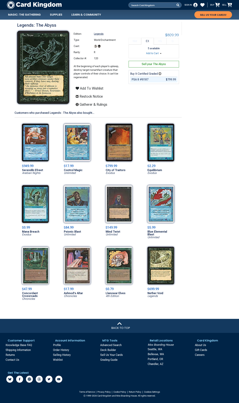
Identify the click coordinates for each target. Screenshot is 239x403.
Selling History (62, 355)
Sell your (154, 64)
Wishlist (58, 359)
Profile (57, 345)
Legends (99, 33)
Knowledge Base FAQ (19, 345)
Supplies (56, 15)
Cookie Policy (120, 392)
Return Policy (135, 392)
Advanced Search (111, 345)
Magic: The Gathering (24, 15)
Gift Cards (201, 350)
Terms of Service (87, 392)
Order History (61, 350)
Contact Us (12, 359)
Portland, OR (155, 359)
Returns (10, 355)
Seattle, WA (155, 349)
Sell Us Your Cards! (213, 15)
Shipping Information (18, 350)
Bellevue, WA (156, 354)
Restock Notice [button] (91, 96)
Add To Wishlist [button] (91, 88)
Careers (200, 355)
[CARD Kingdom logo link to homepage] (34, 5)
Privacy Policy (104, 392)
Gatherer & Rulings (94, 104)
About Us (200, 345)
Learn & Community (86, 15)
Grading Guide (109, 359)
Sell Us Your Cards (111, 355)
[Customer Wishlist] (202, 5)
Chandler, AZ (155, 364)
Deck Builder (108, 350)
